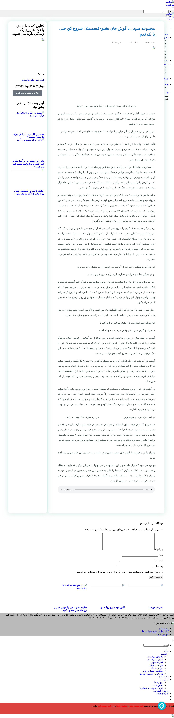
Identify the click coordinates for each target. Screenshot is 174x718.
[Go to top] (173, 640)
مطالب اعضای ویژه (153, 670)
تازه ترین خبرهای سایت (151, 673)
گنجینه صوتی (156, 662)
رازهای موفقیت (155, 656)
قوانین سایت (162, 634)
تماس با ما (158, 685)
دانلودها (165, 653)
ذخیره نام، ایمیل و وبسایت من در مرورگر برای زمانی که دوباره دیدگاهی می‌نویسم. (118, 571)
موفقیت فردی (156, 665)
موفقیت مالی (156, 668)
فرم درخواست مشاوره (151, 688)
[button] (147, 505)
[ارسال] (167, 15)
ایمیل (159, 560)
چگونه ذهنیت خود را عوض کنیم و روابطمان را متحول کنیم (70, 609)
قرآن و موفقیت (155, 659)
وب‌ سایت (158, 566)
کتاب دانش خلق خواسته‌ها (33, 80)
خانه (166, 650)
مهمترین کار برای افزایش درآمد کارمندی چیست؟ (28, 135)
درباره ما (164, 679)
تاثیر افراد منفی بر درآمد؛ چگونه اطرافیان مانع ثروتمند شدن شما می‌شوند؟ (28, 163)
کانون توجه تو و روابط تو (113, 607)
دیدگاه (159, 549)
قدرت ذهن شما (155, 607)
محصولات (164, 628)
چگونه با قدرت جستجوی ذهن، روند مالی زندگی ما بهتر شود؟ (29, 192)
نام (161, 554)
